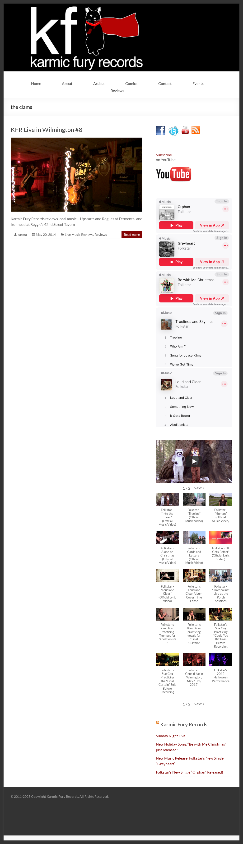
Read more (132, 234)
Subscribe (164, 155)
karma (22, 234)
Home (36, 83)
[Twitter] (173, 128)
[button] (198, 488)
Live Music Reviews (79, 234)
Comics (131, 83)
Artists (98, 83)
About (67, 83)
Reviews (117, 90)
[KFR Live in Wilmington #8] (76, 140)
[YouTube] (185, 128)
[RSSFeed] (196, 128)
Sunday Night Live (170, 735)
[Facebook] (160, 128)
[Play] (194, 461)
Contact (165, 83)
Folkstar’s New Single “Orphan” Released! (189, 772)
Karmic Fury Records (183, 724)
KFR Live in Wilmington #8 (46, 129)
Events (198, 83)
